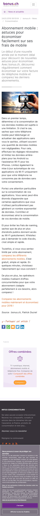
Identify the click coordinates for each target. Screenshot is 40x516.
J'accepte (19, 505)
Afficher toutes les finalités (20, 512)
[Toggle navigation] (33, 4)
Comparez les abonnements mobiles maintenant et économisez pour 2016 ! (20, 302)
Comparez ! (20, 382)
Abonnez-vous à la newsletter (14, 431)
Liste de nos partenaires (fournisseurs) (14, 500)
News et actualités (16, 12)
